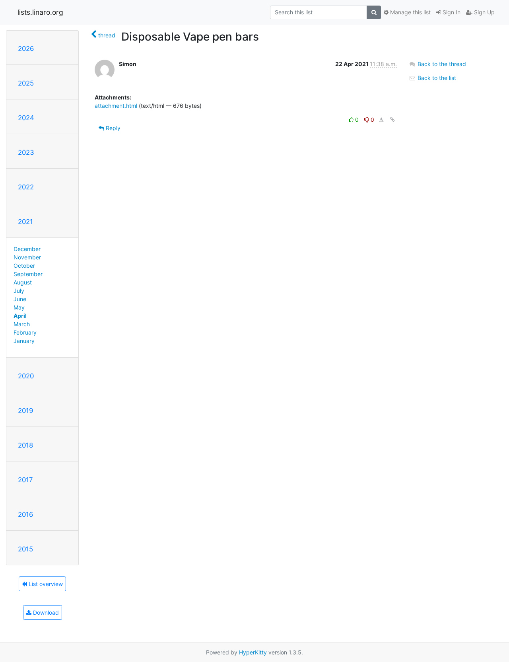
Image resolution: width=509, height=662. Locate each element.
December (27, 248)
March (22, 324)
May (19, 307)
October (24, 265)
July (19, 290)
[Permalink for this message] (392, 120)
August (23, 282)
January (24, 340)
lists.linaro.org (40, 12)
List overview (45, 583)
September (28, 274)
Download (45, 612)
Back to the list (436, 77)
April (20, 315)
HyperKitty (253, 652)
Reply (112, 128)
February (25, 332)
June (20, 299)
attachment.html (116, 105)
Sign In (450, 12)
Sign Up (483, 12)
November (27, 257)
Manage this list (410, 12)
